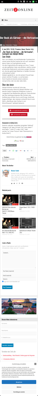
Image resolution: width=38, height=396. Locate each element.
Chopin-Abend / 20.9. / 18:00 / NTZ (27, 208)
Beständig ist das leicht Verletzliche (8, 159)
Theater (15, 45)
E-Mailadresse (6, 337)
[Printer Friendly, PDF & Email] (19, 141)
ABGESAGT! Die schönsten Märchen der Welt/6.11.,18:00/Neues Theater (9, 210)
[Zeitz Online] (18, 9)
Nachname (5, 330)
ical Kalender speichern (19, 114)
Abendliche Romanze (7, 24)
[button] (35, 364)
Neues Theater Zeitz (11, 145)
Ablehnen (19, 387)
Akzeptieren (19, 382)
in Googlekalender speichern (19, 110)
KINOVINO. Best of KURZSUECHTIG (31, 159)
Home (3, 45)
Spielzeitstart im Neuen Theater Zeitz (27, 231)
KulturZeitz (9, 45)
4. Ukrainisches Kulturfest (9, 359)
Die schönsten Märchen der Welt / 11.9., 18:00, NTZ (9, 231)
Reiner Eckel (15, 171)
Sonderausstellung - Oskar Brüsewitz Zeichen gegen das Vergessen (19, 355)
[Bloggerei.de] (27, 137)
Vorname (4, 323)
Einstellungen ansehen (19, 392)
